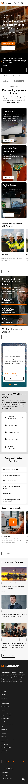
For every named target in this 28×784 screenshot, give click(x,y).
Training (3, 721)
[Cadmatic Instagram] (18, 762)
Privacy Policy (4, 775)
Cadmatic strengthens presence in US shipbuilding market (12, 587)
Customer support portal (7, 713)
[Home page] (10, 667)
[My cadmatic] (15, 3)
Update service (5, 718)
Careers (3, 742)
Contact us (4, 729)
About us (3, 736)
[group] (12, 245)
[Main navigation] (26, 3)
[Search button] (22, 3)
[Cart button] (18, 3)
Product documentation (7, 724)
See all (8, 271)
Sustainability (4, 744)
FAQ (2, 727)
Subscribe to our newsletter (7, 753)
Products (3, 691)
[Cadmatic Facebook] (23, 762)
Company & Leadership (6, 747)
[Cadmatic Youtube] (8, 762)
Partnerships (4, 750)
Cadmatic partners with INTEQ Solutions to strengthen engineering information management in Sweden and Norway (13, 645)
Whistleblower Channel (6, 778)
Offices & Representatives (7, 739)
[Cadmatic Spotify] (13, 762)
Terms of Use (4, 772)
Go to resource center (8, 655)
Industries (3, 694)
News (2, 701)
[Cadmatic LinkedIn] (3, 762)
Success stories (5, 706)
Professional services (6, 716)
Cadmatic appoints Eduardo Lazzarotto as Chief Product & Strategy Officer (14, 615)
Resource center (5, 703)
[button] (4, 265)
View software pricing (8, 48)
